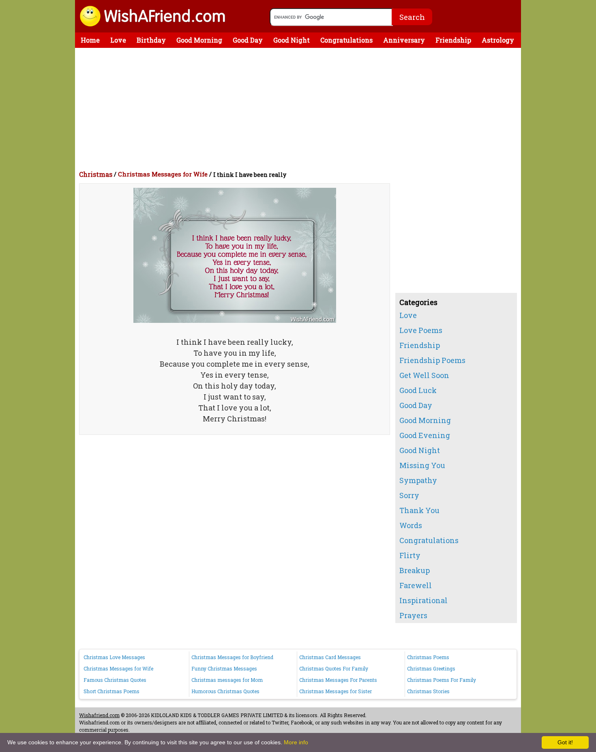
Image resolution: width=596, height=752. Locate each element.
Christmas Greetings (431, 668)
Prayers (413, 615)
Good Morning (199, 40)
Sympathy (418, 480)
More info (296, 742)
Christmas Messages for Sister (335, 691)
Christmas (95, 174)
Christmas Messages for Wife (163, 174)
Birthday (151, 40)
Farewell (415, 585)
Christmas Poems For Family (441, 680)
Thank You (419, 510)
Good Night (291, 40)
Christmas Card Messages (330, 657)
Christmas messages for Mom (227, 680)
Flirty (409, 555)
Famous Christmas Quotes (115, 680)
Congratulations (346, 40)
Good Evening (424, 435)
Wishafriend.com (99, 715)
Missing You (422, 465)
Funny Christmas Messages (224, 668)
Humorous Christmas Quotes (225, 691)
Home (90, 40)
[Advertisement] (300, 108)
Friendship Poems (432, 360)
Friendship (453, 40)
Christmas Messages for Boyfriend (232, 657)
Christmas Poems (428, 657)
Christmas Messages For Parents (338, 680)
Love (118, 40)
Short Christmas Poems (111, 691)
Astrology (498, 40)
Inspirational (423, 600)
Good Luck (418, 390)
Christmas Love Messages (114, 657)
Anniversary (404, 40)
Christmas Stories (428, 691)
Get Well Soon (424, 375)
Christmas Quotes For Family (333, 668)
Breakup (414, 570)
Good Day (248, 40)
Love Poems (420, 330)
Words (410, 525)
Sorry (409, 495)
